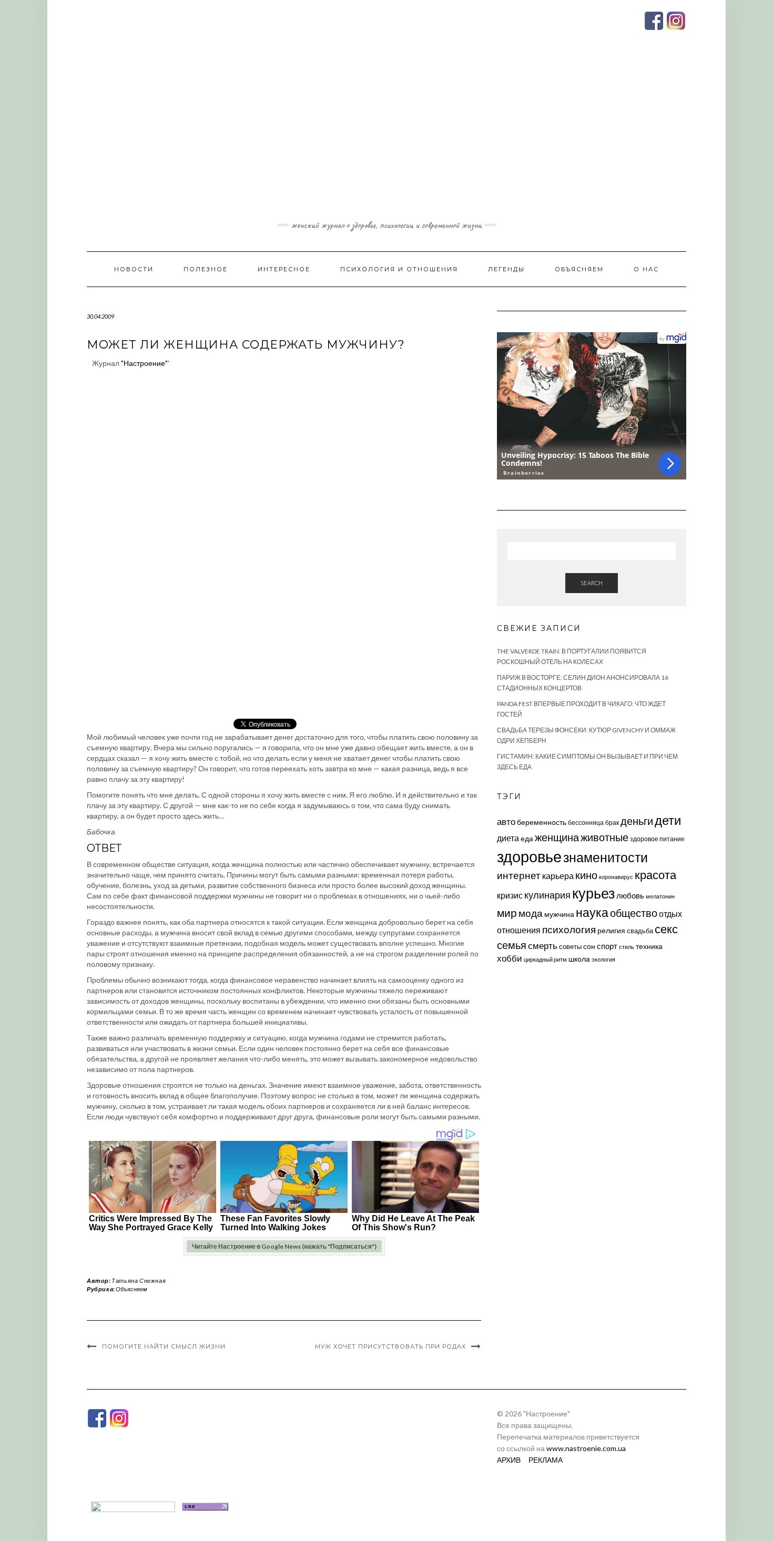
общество (633, 912)
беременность (541, 822)
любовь (630, 895)
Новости (134, 269)
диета (508, 838)
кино (586, 875)
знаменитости (605, 857)
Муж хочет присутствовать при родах (390, 1346)
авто (506, 821)
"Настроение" (144, 363)
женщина (557, 837)
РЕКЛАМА (545, 1459)
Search (592, 582)
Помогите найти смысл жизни (164, 1346)
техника (649, 946)
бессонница (586, 822)
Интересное (284, 269)
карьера (558, 876)
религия (611, 930)
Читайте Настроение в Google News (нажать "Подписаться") (284, 1246)
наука (592, 912)
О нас (646, 269)
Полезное (206, 269)
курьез (593, 893)
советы (570, 946)
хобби (509, 958)
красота (655, 875)
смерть (542, 945)
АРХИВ (509, 1459)
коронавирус (616, 876)
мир (507, 913)
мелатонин (660, 896)
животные (604, 837)
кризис (510, 895)
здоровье (529, 856)
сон (589, 946)
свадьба (640, 930)
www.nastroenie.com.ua (586, 1448)
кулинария (547, 895)
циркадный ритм (545, 959)
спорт (607, 946)
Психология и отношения (399, 269)
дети (668, 820)
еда (527, 838)
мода (530, 913)
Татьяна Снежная (138, 1280)
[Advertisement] (386, 138)
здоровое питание (657, 839)
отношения (519, 930)
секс (666, 929)
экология (603, 959)
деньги (637, 820)
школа (579, 958)
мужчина (559, 914)
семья (511, 944)
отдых (670, 914)
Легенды (506, 269)
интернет (519, 875)
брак (612, 822)
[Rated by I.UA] (133, 1505)
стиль (626, 946)
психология (569, 929)
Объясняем (579, 269)
